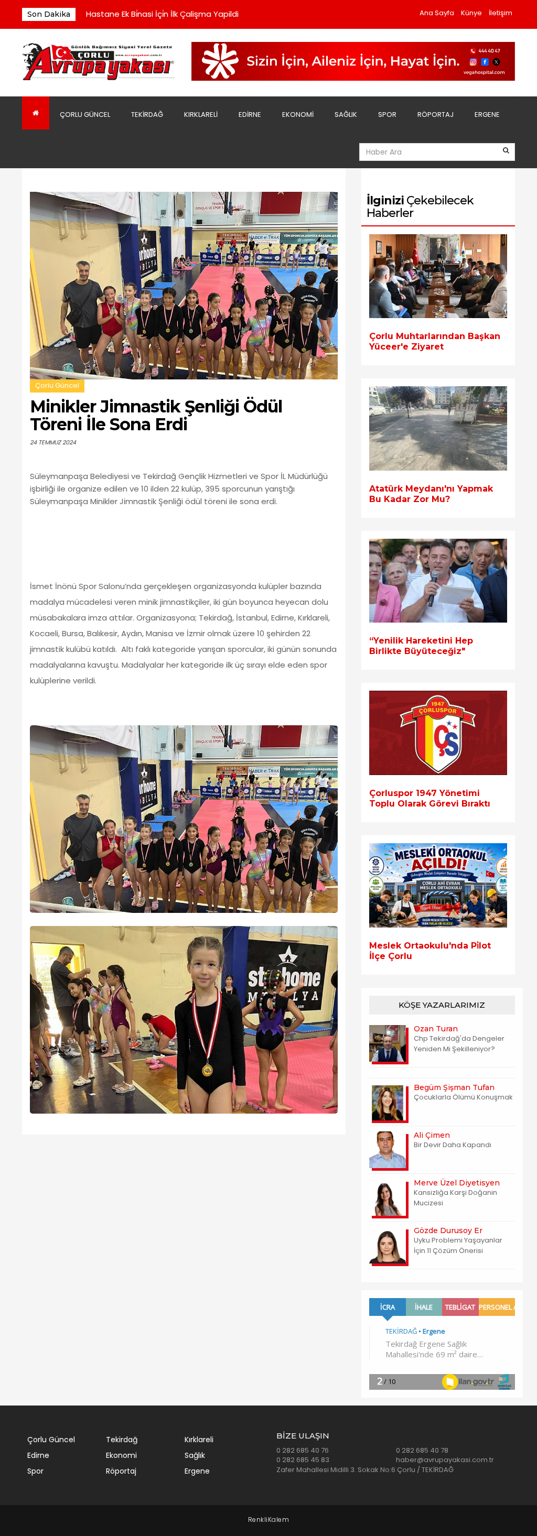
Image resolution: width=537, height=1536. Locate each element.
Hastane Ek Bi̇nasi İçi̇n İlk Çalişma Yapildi (162, 13)
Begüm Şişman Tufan (454, 1087)
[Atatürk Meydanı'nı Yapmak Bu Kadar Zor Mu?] (438, 428)
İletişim (500, 13)
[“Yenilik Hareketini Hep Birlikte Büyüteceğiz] (438, 581)
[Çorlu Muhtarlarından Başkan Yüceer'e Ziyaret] (438, 276)
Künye (471, 13)
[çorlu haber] (99, 62)
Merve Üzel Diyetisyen (457, 1183)
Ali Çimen (432, 1135)
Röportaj (435, 114)
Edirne (250, 114)
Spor (387, 114)
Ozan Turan (436, 1028)
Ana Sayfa (437, 13)
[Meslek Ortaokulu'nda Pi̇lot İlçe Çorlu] (438, 885)
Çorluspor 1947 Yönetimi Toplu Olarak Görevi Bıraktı (429, 798)
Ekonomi (298, 114)
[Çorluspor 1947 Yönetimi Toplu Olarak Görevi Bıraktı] (438, 733)
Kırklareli (201, 114)
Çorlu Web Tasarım (269, 1520)
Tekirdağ (147, 114)
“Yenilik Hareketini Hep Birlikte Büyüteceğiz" (421, 646)
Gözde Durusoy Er (448, 1230)
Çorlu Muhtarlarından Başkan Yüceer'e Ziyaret (434, 341)
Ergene (487, 114)
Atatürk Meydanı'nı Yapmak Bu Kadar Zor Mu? (431, 494)
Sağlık (346, 114)
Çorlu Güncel (85, 114)
